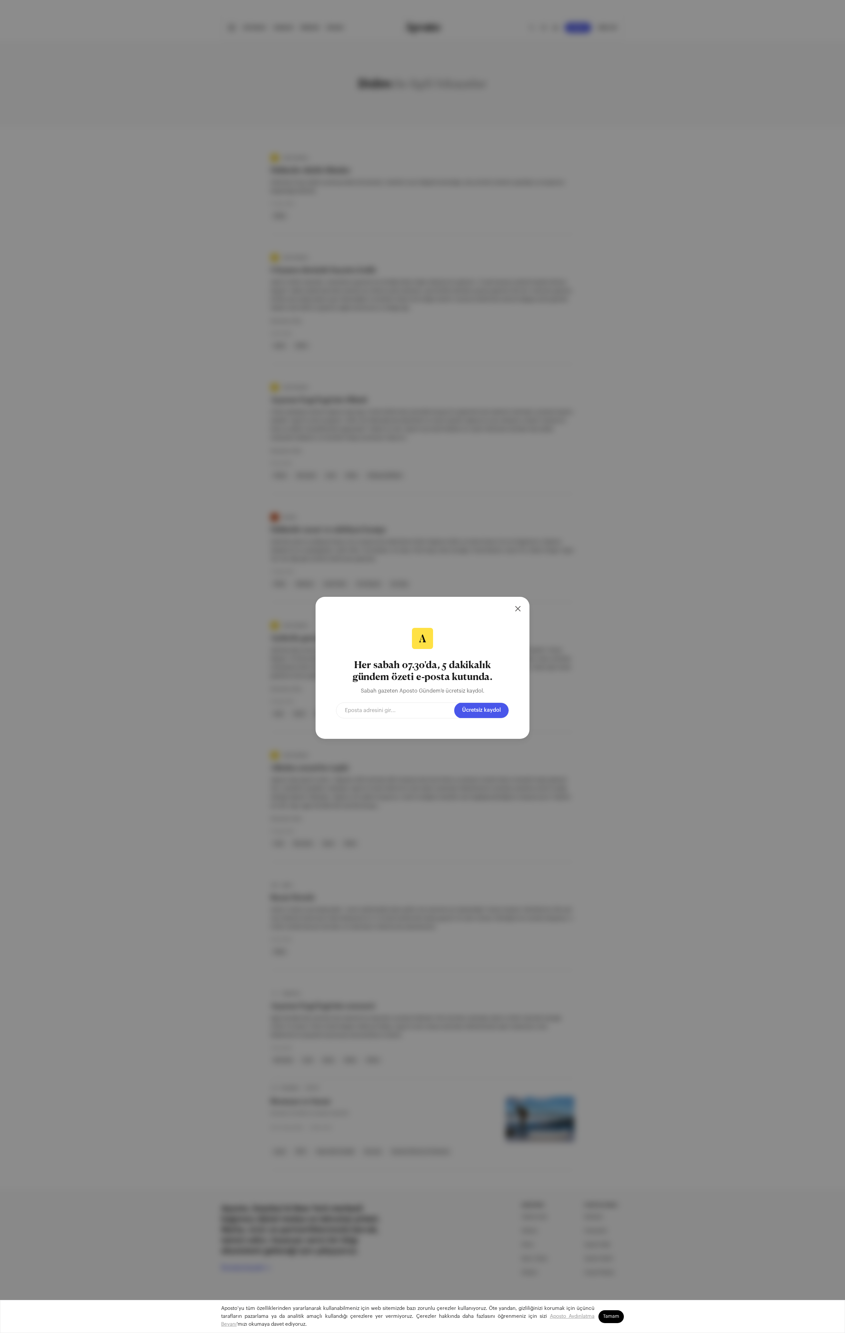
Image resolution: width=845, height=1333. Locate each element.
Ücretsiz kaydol (481, 710)
